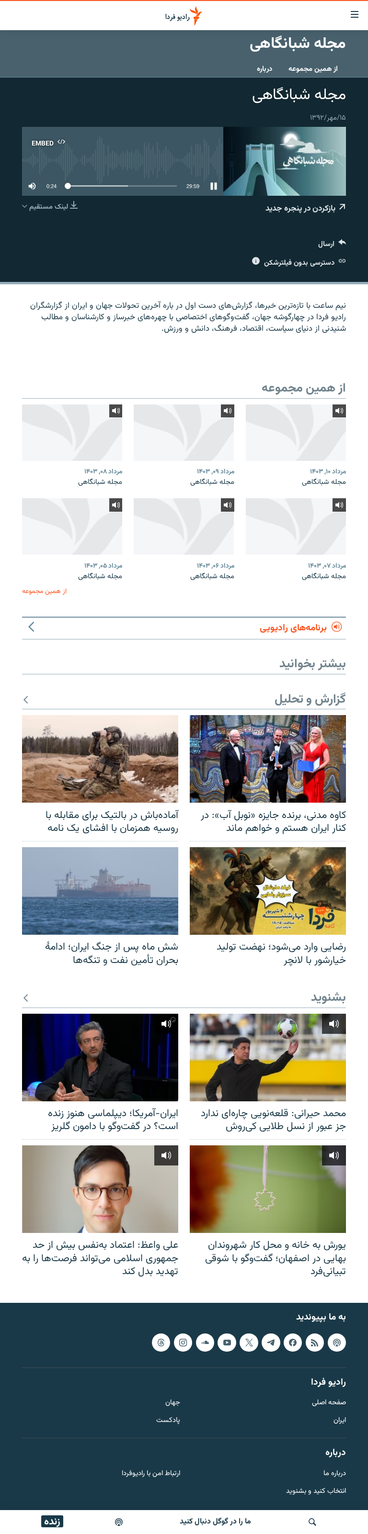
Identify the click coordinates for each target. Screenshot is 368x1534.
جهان (172, 1403)
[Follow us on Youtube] (227, 1342)
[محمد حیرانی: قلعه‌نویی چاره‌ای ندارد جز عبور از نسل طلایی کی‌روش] (268, 1057)
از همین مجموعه (313, 69)
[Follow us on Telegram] (271, 1342)
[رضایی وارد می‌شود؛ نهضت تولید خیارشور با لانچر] (268, 891)
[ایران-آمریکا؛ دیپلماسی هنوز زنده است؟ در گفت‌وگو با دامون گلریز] (100, 1057)
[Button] (332, 246)
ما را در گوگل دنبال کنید (215, 1522)
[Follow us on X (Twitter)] (249, 1342)
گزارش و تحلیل (310, 700)
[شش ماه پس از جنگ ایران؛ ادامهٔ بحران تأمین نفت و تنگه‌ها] (100, 891)
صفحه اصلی (329, 1403)
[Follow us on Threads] (161, 1342)
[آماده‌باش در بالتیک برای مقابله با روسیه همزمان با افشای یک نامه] (100, 759)
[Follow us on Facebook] (293, 1342)
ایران (340, 1421)
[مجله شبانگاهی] (296, 432)
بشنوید (328, 998)
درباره (264, 69)
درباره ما (334, 1474)
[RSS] (315, 1342)
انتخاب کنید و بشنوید (316, 1491)
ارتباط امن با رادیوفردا (151, 1474)
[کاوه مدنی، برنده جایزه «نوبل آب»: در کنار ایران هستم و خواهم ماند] (268, 759)
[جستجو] (312, 1522)
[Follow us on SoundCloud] (205, 1342)
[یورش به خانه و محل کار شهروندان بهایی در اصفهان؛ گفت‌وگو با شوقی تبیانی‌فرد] (268, 1189)
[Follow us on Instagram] (183, 1342)
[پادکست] (118, 1522)
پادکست (168, 1421)
